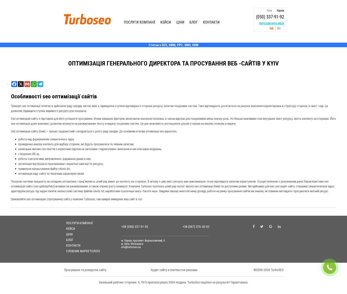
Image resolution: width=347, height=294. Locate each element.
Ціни (180, 22)
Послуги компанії (139, 22)
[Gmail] (27, 84)
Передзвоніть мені (271, 23)
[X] (21, 84)
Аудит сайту (159, 270)
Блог (194, 22)
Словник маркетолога (83, 251)
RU (279, 28)
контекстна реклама (183, 270)
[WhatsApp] (34, 84)
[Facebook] (14, 84)
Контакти (211, 22)
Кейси (165, 22)
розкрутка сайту (95, 270)
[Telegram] (40, 84)
